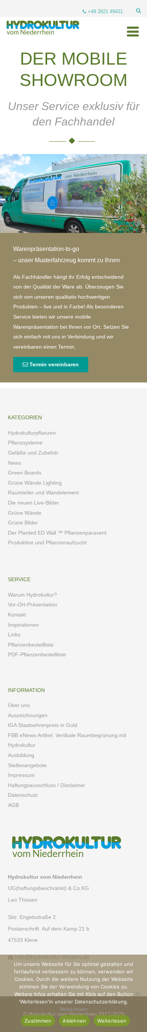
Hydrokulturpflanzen (32, 433)
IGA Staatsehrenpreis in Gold (42, 725)
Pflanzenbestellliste (31, 645)
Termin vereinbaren (53, 364)
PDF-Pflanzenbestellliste (37, 654)
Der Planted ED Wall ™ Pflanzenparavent (57, 533)
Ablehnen (74, 1021)
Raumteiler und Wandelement (43, 493)
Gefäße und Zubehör (33, 453)
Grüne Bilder (23, 523)
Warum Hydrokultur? (32, 595)
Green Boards (24, 473)
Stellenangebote (27, 765)
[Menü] (133, 32)
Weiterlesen (73, 1009)
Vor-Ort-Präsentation (32, 604)
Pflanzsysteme (25, 443)
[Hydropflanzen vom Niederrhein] (41, 38)
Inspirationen (23, 625)
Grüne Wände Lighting (35, 483)
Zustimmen (37, 1021)
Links (14, 635)
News (14, 463)
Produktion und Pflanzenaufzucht (47, 542)
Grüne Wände (24, 513)
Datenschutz (23, 795)
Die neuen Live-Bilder (33, 503)
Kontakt (17, 615)
